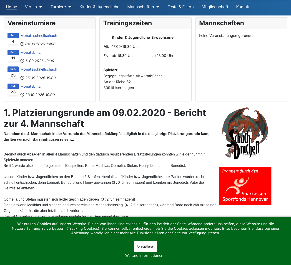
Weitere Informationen (144, 255)
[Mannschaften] (157, 7)
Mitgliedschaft (215, 6)
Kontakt (243, 6)
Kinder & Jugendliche (99, 6)
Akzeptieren (146, 246)
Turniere (58, 6)
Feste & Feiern (181, 6)
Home (11, 6)
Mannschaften (140, 6)
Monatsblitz (30, 52)
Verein (31, 6)
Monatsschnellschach (38, 35)
